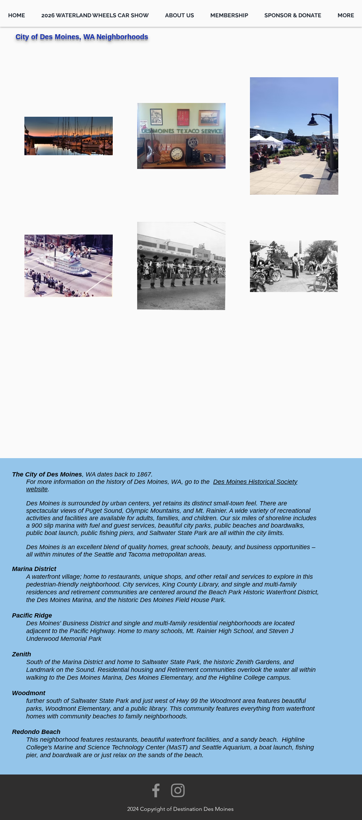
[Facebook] (156, 790)
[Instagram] (178, 790)
